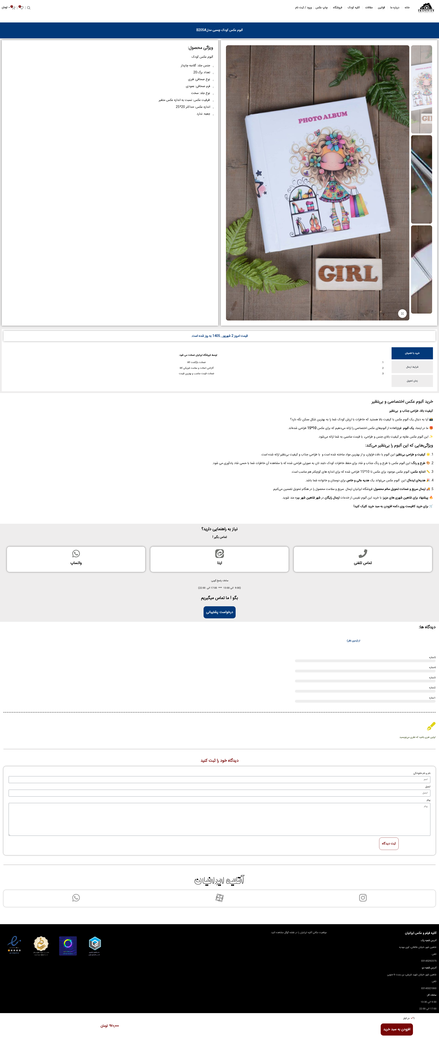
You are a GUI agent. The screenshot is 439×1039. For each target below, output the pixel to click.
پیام (428, 800)
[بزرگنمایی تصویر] (402, 313)
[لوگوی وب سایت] (426, 8)
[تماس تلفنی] (363, 553)
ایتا (219, 563)
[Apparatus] (219, 897)
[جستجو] (28, 7)
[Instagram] (363, 897)
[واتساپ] (76, 553)
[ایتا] (219, 553)
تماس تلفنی (363, 563)
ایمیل (427, 787)
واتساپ (76, 563)
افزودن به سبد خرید (396, 1029)
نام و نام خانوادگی (421, 773)
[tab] (412, 353)
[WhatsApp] (76, 897)
